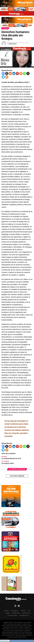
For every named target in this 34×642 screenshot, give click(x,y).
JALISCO (6, 610)
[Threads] (28, 73)
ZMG (29, 610)
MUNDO (8, 613)
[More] (6, 77)
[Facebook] (3, 73)
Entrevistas (26, 613)
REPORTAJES (16, 613)
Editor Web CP (12, 44)
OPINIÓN (23, 610)
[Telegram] (3, 77)
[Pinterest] (17, 73)
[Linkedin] (13, 73)
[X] (6, 73)
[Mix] (20, 73)
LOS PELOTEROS (12, 615)
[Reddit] (10, 73)
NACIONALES (14, 610)
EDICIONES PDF (24, 615)
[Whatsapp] (24, 73)
